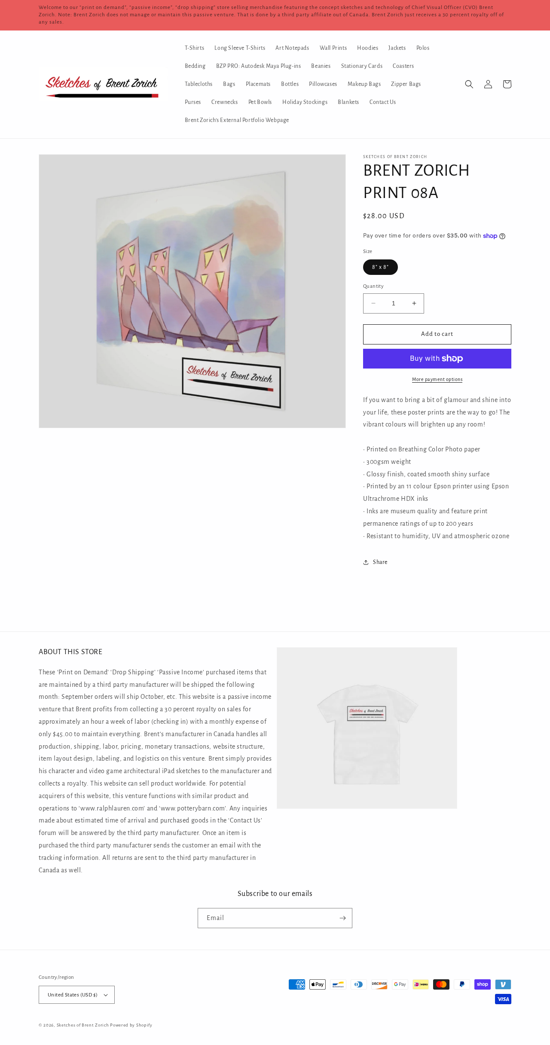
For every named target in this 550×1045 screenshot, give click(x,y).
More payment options (437, 379)
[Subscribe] (342, 918)
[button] (469, 84)
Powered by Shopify (131, 1025)
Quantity (373, 286)
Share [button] (380, 562)
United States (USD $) (73, 995)
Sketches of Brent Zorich (83, 1025)
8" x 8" (380, 267)
